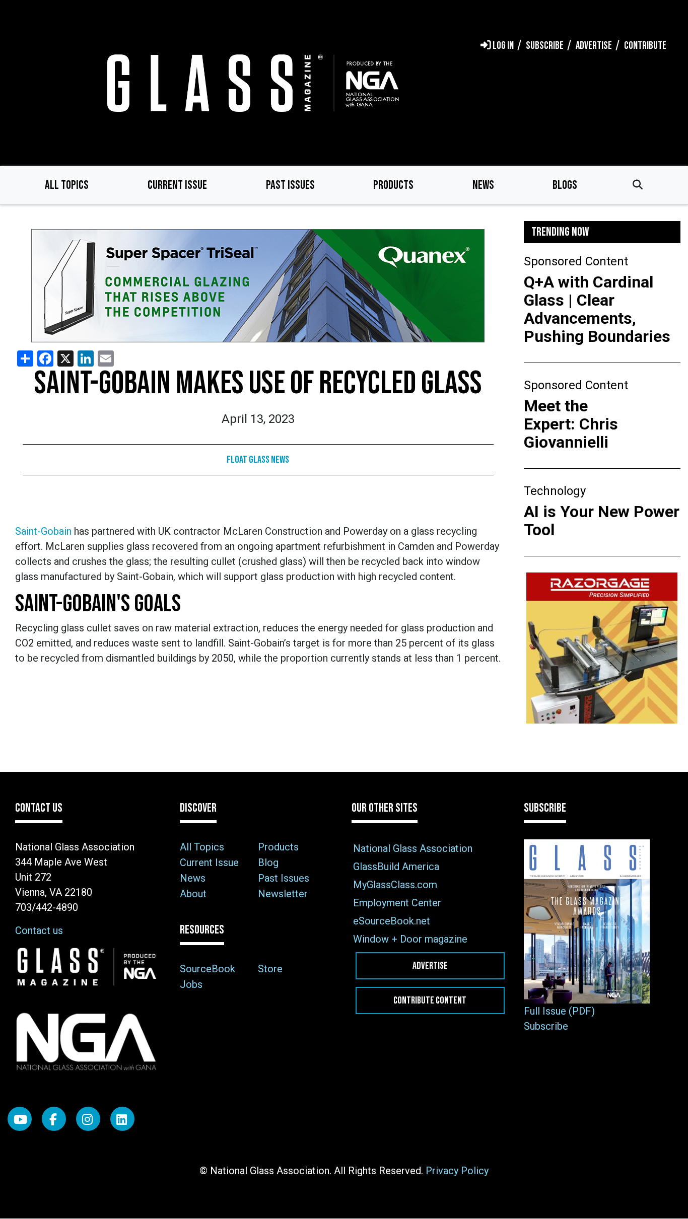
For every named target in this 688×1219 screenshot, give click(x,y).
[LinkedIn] (122, 1119)
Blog (268, 862)
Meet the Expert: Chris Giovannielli (571, 424)
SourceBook (207, 969)
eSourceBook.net (391, 921)
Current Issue (177, 185)
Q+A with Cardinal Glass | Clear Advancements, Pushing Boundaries (597, 309)
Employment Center (397, 903)
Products (393, 185)
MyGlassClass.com (395, 885)
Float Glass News (258, 460)
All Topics (67, 185)
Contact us (39, 930)
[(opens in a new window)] (258, 285)
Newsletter (283, 894)
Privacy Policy (457, 1171)
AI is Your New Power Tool (601, 520)
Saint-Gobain (43, 531)
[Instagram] (88, 1119)
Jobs (191, 984)
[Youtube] (20, 1119)
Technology (555, 491)
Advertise (430, 966)
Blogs (565, 185)
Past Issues (290, 185)
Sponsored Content (576, 261)
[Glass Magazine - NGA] (251, 83)
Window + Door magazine (410, 939)
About (193, 894)
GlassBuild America (396, 867)
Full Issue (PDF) (559, 1011)
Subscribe (546, 1026)
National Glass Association (412, 848)
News (483, 185)
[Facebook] (54, 1119)
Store (270, 969)
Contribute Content (429, 1000)
